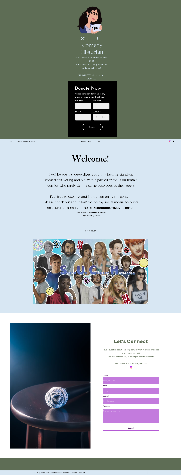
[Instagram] (170, 141)
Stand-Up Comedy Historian (92, 45)
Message (106, 406)
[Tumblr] (173, 141)
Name (105, 375)
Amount (96, 112)
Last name (97, 100)
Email (77, 112)
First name (79, 100)
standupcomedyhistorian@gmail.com (23, 141)
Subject (105, 396)
